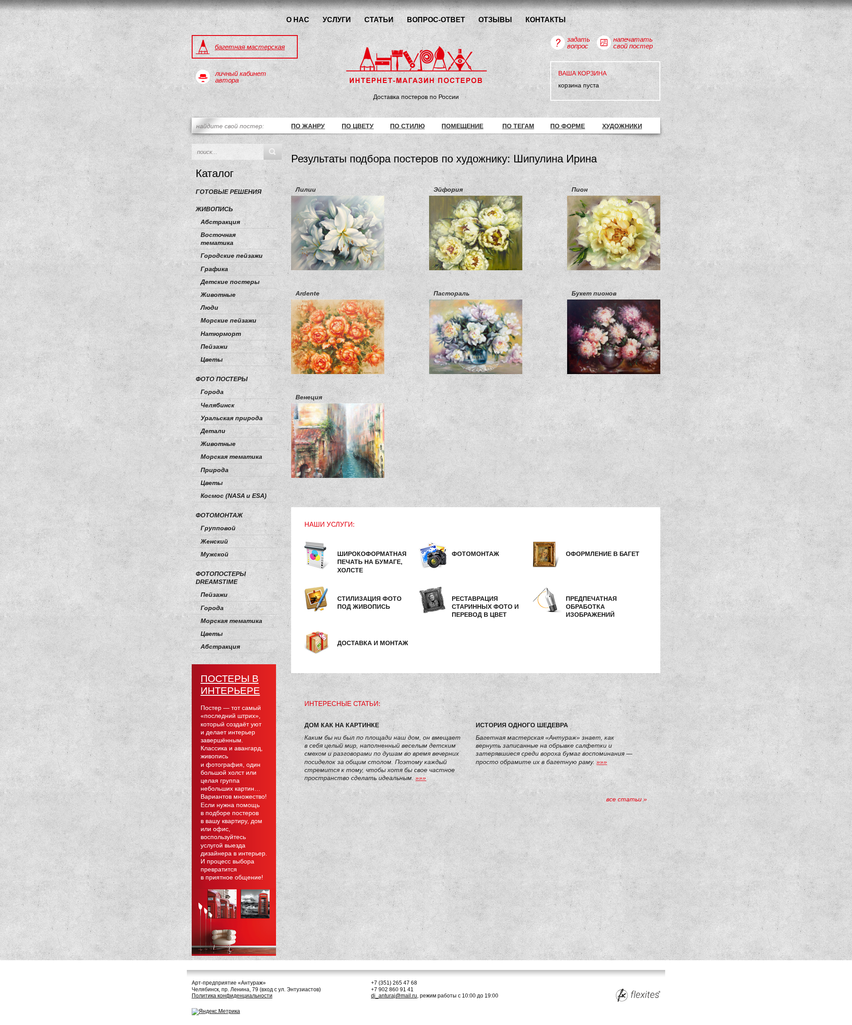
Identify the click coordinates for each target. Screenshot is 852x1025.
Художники (622, 126)
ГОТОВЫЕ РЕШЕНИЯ (228, 191)
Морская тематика (231, 456)
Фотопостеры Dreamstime (221, 577)
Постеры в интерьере (230, 684)
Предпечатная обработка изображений (591, 606)
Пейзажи (214, 346)
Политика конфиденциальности (232, 996)
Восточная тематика (218, 238)
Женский (214, 541)
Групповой (218, 528)
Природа (215, 469)
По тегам (518, 126)
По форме (567, 126)
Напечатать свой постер (633, 42)
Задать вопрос (578, 42)
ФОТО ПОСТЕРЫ (222, 378)
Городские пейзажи (232, 255)
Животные (218, 294)
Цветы (212, 359)
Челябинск (217, 405)
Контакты (545, 20)
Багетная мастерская (250, 47)
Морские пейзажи (228, 320)
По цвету (358, 126)
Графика (214, 268)
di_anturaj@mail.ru (394, 996)
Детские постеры (230, 281)
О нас (297, 20)
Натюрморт (221, 333)
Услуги (337, 20)
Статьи (379, 20)
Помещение (462, 126)
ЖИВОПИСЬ (214, 209)
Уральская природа (232, 418)
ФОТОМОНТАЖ (219, 515)
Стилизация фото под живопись (369, 602)
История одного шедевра (522, 725)
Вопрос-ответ (436, 20)
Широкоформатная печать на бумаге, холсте (371, 561)
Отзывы (495, 20)
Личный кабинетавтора (240, 77)
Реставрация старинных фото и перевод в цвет (485, 606)
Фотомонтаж (475, 553)
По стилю (407, 126)
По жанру (308, 126)
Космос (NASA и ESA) (234, 495)
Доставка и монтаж (372, 643)
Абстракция (220, 221)
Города (212, 391)
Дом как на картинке (341, 725)
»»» (420, 777)
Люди (209, 307)
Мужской (215, 554)
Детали (213, 430)
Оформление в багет (602, 553)
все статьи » (626, 799)
